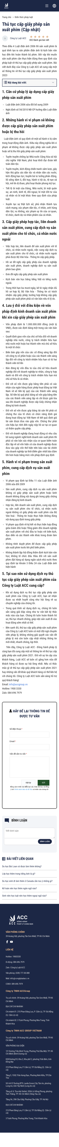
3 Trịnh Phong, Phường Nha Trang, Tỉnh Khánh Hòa (26, 1118)
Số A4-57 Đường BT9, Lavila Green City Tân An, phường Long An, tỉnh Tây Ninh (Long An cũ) (28, 1084)
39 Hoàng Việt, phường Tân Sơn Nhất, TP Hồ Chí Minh (28, 936)
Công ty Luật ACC (18, 38)
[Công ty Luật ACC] (6, 5)
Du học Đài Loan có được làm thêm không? (22, 866)
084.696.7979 (18, 962)
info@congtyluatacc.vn (19, 978)
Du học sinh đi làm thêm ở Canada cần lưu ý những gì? (27, 881)
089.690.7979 (17, 984)
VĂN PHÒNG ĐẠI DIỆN (15, 1045)
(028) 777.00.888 (22, 973)
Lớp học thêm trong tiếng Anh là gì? (18, 873)
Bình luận (45, 841)
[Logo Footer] (20, 920)
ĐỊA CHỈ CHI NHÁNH (14, 1006)
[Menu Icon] (47, 5)
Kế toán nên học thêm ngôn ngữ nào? (19, 888)
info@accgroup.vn (18, 684)
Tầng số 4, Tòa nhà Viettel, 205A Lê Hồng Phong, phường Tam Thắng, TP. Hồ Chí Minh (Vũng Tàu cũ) (29, 1092)
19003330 (17, 956)
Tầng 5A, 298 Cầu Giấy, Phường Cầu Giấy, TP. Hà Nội (27, 1099)
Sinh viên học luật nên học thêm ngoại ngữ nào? (24, 895)
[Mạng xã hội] (7, 942)
